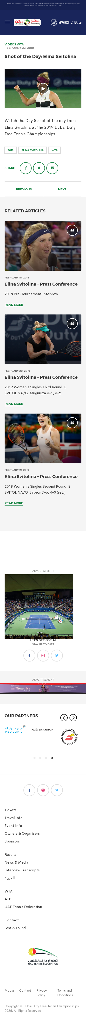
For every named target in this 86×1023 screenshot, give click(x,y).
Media (9, 990)
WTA (20, 44)
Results (11, 854)
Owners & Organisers (22, 833)
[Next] (73, 717)
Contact (12, 920)
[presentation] (43, 246)
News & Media (16, 862)
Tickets (11, 810)
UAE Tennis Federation (23, 906)
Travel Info (13, 817)
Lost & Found (15, 928)
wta (55, 150)
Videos (10, 44)
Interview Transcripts (22, 870)
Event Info (13, 825)
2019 (11, 150)
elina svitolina (33, 150)
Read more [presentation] (14, 304)
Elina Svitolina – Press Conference (41, 284)
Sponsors (12, 841)
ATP (8, 899)
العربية (10, 878)
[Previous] (64, 717)
